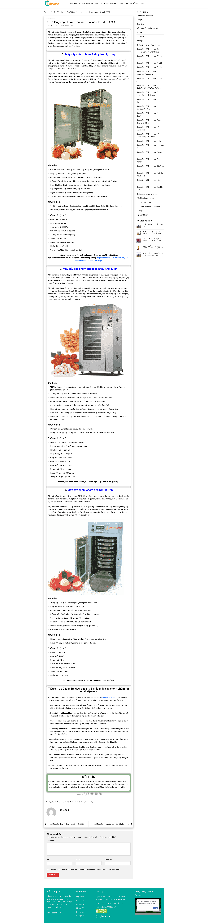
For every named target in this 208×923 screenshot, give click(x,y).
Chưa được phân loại (144, 16)
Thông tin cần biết (143, 202)
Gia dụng (114, 4)
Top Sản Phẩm (84, 4)
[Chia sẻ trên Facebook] (84, 794)
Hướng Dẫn (123, 4)
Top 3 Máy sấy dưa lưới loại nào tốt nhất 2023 (65, 824)
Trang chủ (73, 4)
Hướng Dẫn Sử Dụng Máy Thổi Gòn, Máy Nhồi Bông (150, 174)
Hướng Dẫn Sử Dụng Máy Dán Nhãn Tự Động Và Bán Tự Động (149, 86)
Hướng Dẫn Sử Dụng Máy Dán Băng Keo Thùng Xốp (148, 72)
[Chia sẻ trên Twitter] (88, 794)
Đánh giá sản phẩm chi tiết (147, 28)
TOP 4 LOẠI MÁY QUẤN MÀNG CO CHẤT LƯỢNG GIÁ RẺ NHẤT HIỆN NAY (153, 247)
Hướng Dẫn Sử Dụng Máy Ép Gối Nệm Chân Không (149, 121)
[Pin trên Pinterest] (96, 794)
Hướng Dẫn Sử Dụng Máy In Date (149, 141)
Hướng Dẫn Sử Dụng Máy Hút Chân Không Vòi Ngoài (148, 135)
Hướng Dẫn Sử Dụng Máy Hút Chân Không (148, 128)
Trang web (109, 859)
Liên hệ (141, 4)
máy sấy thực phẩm (109, 697)
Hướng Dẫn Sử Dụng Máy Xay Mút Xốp (149, 188)
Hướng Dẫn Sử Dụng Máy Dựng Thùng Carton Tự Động (148, 93)
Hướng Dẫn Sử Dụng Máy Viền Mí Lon (149, 181)
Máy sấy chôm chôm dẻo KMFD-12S (90, 490)
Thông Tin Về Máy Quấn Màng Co (149, 206)
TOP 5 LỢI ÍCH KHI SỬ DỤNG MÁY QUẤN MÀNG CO (153, 254)
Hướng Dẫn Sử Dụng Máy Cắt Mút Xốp (149, 57)
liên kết (87, 802)
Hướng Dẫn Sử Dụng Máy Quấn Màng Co (148, 160)
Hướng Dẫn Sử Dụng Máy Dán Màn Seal (150, 79)
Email (78, 859)
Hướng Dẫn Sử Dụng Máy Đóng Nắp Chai (148, 114)
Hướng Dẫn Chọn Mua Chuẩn (148, 45)
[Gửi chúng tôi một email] (109, 916)
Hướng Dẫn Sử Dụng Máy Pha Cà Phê (149, 153)
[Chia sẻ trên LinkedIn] (100, 794)
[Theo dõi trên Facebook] (98, 916)
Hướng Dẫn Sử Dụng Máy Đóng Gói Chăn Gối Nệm (148, 107)
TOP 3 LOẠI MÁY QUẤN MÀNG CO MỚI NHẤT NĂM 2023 (152, 232)
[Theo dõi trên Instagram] (102, 916)
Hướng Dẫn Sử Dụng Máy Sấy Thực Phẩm (150, 167)
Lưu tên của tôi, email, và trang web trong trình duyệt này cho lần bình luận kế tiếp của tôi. (85, 869)
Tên (48, 859)
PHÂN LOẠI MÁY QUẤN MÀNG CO (153, 225)
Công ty (139, 20)
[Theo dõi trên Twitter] (105, 916)
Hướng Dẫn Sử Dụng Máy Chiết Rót (150, 63)
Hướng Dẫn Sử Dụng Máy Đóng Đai (148, 100)
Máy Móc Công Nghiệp (100, 4)
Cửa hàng (140, 24)
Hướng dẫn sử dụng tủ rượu (147, 194)
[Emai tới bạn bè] (92, 794)
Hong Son (69, 25)
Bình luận (51, 841)
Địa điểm (133, 4)
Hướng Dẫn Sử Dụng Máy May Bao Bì (150, 146)
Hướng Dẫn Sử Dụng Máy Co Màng (150, 67)
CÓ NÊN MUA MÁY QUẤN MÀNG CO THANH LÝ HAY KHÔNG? (152, 240)
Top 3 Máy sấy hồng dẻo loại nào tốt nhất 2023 (111, 824)
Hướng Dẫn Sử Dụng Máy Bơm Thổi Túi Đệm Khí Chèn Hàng (148, 50)
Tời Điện (139, 211)
